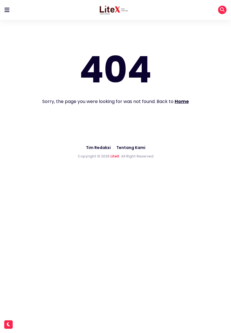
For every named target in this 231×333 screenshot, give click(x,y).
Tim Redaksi (98, 147)
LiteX (114, 156)
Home (182, 101)
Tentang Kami (130, 147)
